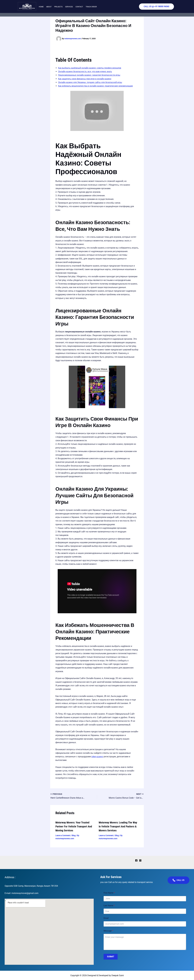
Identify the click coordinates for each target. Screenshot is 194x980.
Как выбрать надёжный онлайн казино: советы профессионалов (89, 68)
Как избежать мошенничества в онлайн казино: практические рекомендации (95, 86)
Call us (180, 880)
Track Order (91, 7)
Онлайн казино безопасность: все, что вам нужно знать (85, 71)
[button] (156, 6)
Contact (79, 7)
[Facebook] (136, 860)
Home (41, 7)
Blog (73, 835)
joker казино (97, 756)
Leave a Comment (62, 835)
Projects (58, 7)
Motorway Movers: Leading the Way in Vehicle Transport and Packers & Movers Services (118, 826)
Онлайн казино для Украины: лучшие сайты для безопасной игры (90, 82)
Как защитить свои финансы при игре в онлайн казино (84, 79)
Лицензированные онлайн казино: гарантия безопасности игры (89, 75)
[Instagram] (140, 860)
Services (69, 7)
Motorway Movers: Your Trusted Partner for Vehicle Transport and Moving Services (73, 826)
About (49, 7)
